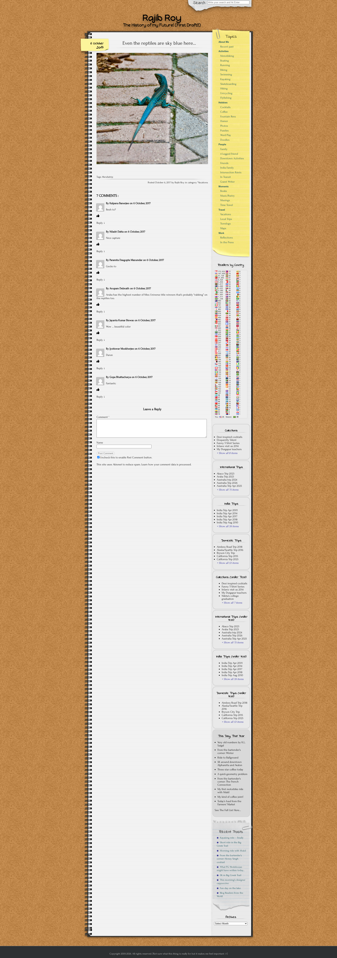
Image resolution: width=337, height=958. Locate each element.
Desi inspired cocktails (229, 437)
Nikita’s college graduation (230, 597)
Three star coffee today (230, 769)
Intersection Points (231, 172)
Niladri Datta (117, 231)
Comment (103, 417)
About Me (224, 42)
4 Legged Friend (229, 153)
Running (225, 65)
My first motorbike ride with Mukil (230, 791)
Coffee (224, 111)
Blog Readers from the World (230, 894)
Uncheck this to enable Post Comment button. (126, 457)
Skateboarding (228, 83)
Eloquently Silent (226, 440)
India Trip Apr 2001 (227, 510)
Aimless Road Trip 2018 (229, 546)
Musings (225, 200)
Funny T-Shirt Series (228, 443)
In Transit (225, 177)
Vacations (203, 182)
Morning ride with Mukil (232, 850)
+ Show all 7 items (232, 602)
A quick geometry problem (232, 774)
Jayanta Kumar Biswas (122, 320)
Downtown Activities (232, 158)
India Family (227, 167)
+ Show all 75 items (228, 489)
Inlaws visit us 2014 (228, 446)
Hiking (224, 88)
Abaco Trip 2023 (225, 473)
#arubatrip (107, 177)
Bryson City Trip (226, 553)
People (222, 144)
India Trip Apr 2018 (227, 519)
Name (100, 442)
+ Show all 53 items (228, 562)
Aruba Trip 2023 (225, 476)
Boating (224, 60)
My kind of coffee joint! (230, 796)
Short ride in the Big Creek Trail (229, 844)
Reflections (226, 237)
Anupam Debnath (119, 288)
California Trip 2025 (227, 559)
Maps (223, 228)
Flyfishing (226, 97)
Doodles (225, 139)
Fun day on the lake (230, 888)
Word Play (225, 135)
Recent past (227, 46)
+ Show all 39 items (228, 526)
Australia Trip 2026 (227, 482)
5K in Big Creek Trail (230, 875)
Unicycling (226, 93)
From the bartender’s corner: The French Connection (229, 781)
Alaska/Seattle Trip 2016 (230, 550)
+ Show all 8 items (227, 453)
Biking (223, 69)
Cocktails (225, 107)
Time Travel (226, 205)
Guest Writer (227, 181)
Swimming (226, 74)
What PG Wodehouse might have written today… (231, 868)
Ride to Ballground (227, 757)
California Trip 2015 (227, 556)
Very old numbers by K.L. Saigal (231, 744)
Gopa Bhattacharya (120, 377)
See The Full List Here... (228, 810)
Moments (224, 186)
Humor (224, 121)
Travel (222, 209)
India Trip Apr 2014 (227, 513)
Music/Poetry (227, 195)
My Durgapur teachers (229, 449)
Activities (224, 51)
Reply (100, 222)
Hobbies (223, 102)
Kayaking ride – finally (231, 837)
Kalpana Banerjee (119, 203)
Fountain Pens (228, 116)
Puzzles (224, 130)
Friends (224, 163)
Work (221, 233)
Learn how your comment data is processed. (166, 464)
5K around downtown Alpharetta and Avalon (229, 763)
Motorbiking (227, 55)
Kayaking (225, 79)
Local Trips (226, 219)
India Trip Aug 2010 (227, 522)
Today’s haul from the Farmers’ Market (229, 803)
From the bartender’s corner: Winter (229, 751)
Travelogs (225, 223)
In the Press (227, 242)
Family (223, 149)
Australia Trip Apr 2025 (229, 485)
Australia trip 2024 (227, 479)
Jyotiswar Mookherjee (122, 348)
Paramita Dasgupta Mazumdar (126, 260)
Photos (224, 125)
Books (223, 191)
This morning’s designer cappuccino (231, 881)
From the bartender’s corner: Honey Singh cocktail (229, 859)
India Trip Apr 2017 (227, 516)
